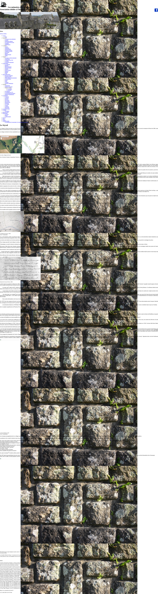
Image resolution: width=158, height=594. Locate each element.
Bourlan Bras (7, 102)
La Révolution (5, 63)
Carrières (6, 82)
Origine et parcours (8, 86)
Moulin (6, 53)
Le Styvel (7, 96)
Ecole (6, 73)
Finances (6, 71)
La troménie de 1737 (9, 92)
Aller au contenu (3, 33)
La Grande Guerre (6, 108)
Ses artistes (7, 111)
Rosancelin (7, 107)
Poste (6, 81)
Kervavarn (7, 100)
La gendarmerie (8, 78)
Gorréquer (7, 106)
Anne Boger (7, 59)
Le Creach (7, 104)
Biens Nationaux (8, 66)
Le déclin (7, 61)
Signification (7, 85)
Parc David (7, 101)
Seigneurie (7, 47)
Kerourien (7, 103)
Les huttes (9, 90)
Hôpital (6, 72)
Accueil (3, 35)
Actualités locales (5, 121)
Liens (3, 118)
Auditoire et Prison (8, 51)
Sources (4, 117)
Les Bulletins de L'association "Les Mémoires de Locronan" (16, 122)
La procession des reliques (10, 93)
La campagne (5, 95)
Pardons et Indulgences (9, 94)
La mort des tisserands (9, 62)
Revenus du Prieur (8, 50)
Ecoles (6, 80)
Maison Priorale (8, 54)
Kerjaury (6, 98)
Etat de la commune (9, 75)
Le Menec (7, 97)
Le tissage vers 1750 (9, 60)
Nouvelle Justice (8, 67)
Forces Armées (8, 70)
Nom (6, 36)
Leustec (6, 105)
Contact (3, 119)
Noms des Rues (5, 112)
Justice (6, 55)
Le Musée (4, 110)
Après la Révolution (6, 74)
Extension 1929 (8, 76)
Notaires (6, 69)
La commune (7, 64)
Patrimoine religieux (9, 41)
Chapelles (7, 43)
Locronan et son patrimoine (10, 39)
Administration (8, 49)
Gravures (7, 114)
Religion (6, 65)
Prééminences (7, 44)
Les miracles (7, 91)
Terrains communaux (9, 83)
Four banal (7, 52)
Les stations (9, 88)
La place (6, 40)
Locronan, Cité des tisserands (10, 57)
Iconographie (5, 113)
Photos (6, 115)
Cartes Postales (8, 116)
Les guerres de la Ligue (9, 42)
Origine (6, 46)
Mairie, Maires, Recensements (11, 77)
